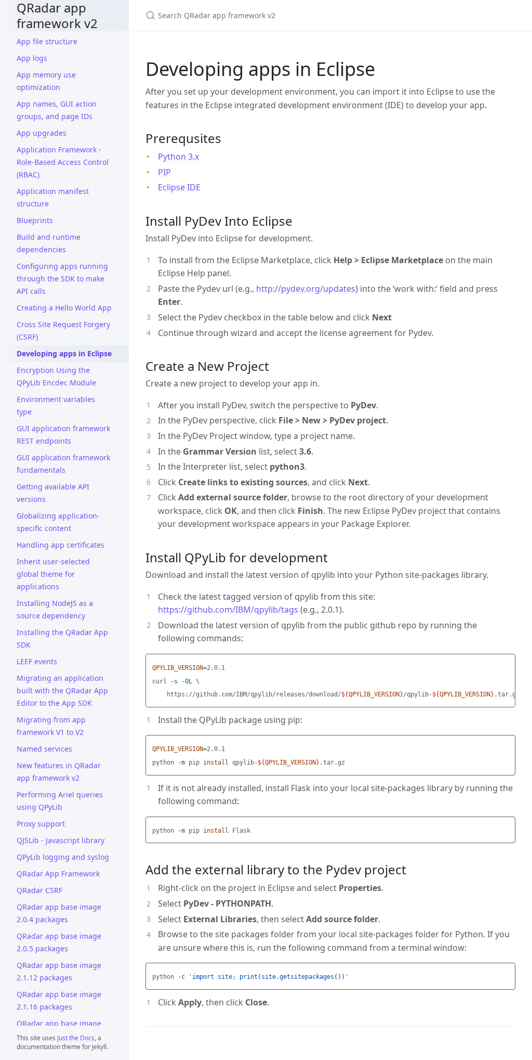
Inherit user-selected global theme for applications (53, 574)
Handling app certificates (60, 545)
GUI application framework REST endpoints (63, 434)
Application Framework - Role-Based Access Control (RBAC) (63, 162)
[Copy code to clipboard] (506, 665)
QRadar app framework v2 (57, 15)
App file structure (47, 41)
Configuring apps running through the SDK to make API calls (62, 278)
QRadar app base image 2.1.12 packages (59, 971)
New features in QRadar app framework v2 (59, 771)
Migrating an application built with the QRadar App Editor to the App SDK (62, 690)
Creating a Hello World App (64, 308)
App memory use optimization (46, 81)
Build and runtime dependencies (49, 243)
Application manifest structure (53, 197)
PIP (164, 172)
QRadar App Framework (58, 873)
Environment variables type (56, 405)
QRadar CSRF (39, 890)
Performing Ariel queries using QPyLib (60, 801)
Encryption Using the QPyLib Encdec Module (56, 376)
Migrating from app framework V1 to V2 (51, 726)
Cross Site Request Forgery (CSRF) (63, 330)
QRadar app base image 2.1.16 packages (59, 1000)
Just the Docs (76, 1037)
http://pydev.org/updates (305, 288)
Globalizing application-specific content (58, 522)
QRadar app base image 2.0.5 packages (59, 942)
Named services (44, 749)
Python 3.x (178, 156)
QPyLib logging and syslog (63, 857)
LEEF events (37, 661)
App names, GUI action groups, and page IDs (57, 110)
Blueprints (35, 220)
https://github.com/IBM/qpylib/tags (228, 609)
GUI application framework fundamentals (63, 464)
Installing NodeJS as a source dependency (55, 609)
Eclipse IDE (179, 187)
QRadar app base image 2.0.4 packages (59, 913)
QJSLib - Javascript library (60, 840)
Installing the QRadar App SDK (62, 638)
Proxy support (41, 824)
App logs (32, 58)
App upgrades (41, 133)
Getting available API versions (53, 493)
